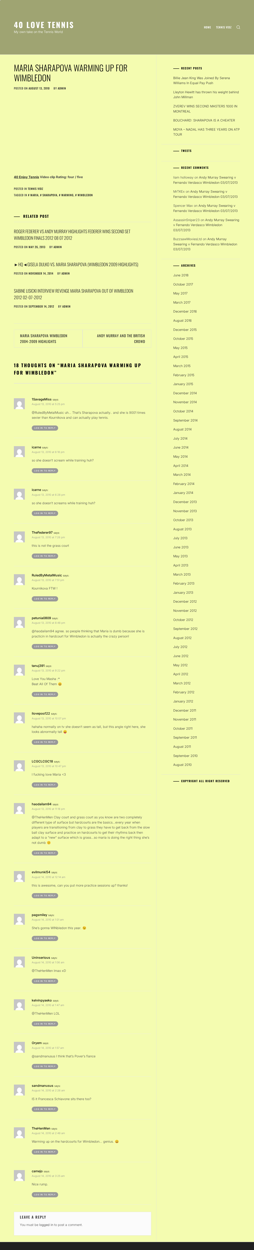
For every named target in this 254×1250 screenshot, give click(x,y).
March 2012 (182, 683)
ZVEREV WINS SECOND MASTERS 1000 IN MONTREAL (205, 108)
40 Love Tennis (44, 24)
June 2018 (181, 275)
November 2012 (185, 611)
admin (62, 88)
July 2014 (180, 438)
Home (207, 27)
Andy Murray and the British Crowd (121, 338)
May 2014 (180, 456)
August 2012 (182, 638)
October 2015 (183, 339)
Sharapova (49, 195)
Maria (34, 195)
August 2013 (182, 529)
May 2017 (180, 293)
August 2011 (182, 747)
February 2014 (183, 484)
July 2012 (180, 647)
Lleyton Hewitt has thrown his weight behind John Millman (206, 94)
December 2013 (185, 502)
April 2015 (180, 357)
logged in (46, 1225)
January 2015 (183, 384)
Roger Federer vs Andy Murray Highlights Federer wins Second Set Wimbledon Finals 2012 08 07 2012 (72, 234)
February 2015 (183, 375)
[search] (238, 27)
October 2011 (182, 728)
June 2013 (181, 547)
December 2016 (185, 311)
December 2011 (184, 710)
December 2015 (185, 330)
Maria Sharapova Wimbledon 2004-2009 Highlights (43, 338)
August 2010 (182, 765)
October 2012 (183, 620)
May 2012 (180, 665)
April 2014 (180, 466)
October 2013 (183, 520)
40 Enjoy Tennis (26, 177)
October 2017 (183, 284)
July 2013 (180, 538)
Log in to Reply (45, 428)
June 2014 (181, 447)
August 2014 (182, 429)
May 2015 (180, 348)
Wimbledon (85, 195)
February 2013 (183, 583)
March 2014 (182, 475)
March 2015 (181, 366)
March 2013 (182, 574)
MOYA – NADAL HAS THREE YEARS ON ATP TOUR (206, 132)
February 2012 (183, 692)
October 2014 (183, 411)
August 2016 (182, 320)
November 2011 (184, 719)
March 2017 (181, 302)
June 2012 (181, 656)
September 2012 (185, 629)
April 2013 (180, 565)
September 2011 (185, 737)
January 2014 (183, 493)
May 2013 (180, 556)
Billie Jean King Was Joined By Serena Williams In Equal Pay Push (201, 80)
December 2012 (185, 601)
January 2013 (183, 592)
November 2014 (185, 402)
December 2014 (185, 393)
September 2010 (185, 756)
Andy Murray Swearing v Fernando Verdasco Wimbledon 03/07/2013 (206, 225)
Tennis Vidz (224, 27)
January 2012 (183, 701)
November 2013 (185, 511)
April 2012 (180, 674)
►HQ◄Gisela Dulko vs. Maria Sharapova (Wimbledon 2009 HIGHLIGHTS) (76, 264)
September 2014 (185, 420)
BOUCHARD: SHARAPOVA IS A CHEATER (204, 120)
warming (67, 195)
